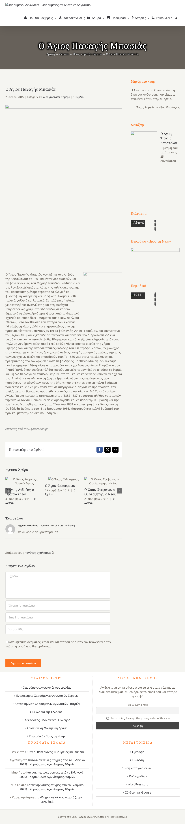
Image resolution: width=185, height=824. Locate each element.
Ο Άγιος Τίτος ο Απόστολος (169, 138)
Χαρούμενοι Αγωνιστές (91, 816)
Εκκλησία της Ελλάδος (47, 712)
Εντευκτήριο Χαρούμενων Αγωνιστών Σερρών (47, 696)
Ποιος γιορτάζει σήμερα (55, 97)
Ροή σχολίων (138, 776)
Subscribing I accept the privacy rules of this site (140, 718)
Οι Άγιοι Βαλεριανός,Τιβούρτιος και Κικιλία (54, 752)
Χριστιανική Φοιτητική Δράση (47, 728)
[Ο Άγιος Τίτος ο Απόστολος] (144, 164)
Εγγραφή (138, 752)
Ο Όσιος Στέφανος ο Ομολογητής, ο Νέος (103, 481)
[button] (176, 18)
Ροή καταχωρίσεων (138, 768)
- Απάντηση (69, 525)
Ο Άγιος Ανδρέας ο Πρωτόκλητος (24, 481)
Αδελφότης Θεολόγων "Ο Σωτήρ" (47, 720)
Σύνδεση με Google (138, 792)
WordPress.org (138, 784)
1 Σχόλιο (78, 97)
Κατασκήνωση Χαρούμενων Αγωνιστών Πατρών (47, 704)
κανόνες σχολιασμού (39, 553)
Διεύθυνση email (138, 704)
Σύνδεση (138, 760)
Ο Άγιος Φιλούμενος (63, 479)
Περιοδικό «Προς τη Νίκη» (47, 736)
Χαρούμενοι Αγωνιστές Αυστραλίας (47, 687)
